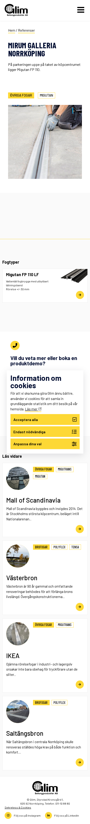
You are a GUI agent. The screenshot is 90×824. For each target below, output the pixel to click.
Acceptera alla (25, 419)
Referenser (26, 30)
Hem (11, 30)
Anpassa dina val (27, 444)
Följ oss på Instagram (27, 815)
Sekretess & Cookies (18, 807)
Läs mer (31, 409)
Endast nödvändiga (29, 431)
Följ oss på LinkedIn (66, 815)
